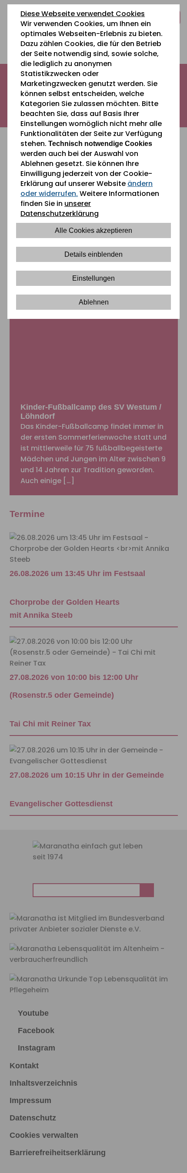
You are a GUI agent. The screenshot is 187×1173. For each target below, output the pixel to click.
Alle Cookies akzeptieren (93, 230)
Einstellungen (93, 278)
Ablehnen (94, 302)
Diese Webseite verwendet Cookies (82, 14)
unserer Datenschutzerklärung (59, 209)
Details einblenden (93, 254)
